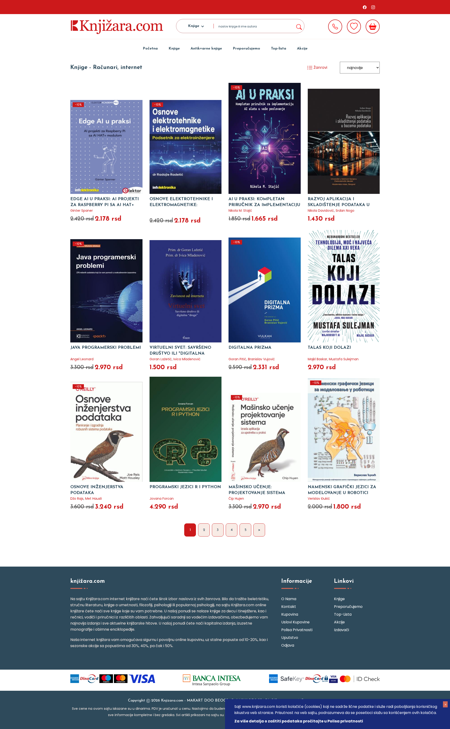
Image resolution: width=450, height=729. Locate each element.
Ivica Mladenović (187, 359)
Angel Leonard (82, 359)
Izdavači (341, 630)
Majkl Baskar (317, 359)
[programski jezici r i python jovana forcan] (186, 429)
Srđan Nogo (345, 210)
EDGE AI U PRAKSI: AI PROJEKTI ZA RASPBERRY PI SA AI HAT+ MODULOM (104, 205)
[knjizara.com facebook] (365, 7)
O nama (288, 599)
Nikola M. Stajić (240, 210)
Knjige (174, 48)
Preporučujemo (246, 48)
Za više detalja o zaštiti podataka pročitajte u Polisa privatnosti (298, 721)
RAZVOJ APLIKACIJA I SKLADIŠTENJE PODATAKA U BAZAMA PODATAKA (339, 205)
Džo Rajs (76, 498)
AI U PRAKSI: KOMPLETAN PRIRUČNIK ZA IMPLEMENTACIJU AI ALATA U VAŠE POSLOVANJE (264, 205)
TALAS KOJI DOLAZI (329, 348)
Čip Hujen (236, 498)
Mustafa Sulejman (344, 359)
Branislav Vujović (261, 359)
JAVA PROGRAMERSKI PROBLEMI (105, 348)
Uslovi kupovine (295, 622)
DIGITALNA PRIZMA (250, 348)
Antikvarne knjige (206, 48)
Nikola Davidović (321, 210)
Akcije (302, 48)
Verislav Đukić (319, 498)
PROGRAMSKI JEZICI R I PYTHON (185, 487)
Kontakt (288, 606)
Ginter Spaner (81, 210)
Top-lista (278, 48)
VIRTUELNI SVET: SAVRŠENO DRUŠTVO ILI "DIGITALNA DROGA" (180, 354)
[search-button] (298, 26)
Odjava (287, 645)
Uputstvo (289, 637)
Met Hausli (93, 498)
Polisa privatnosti (296, 630)
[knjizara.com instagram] (373, 7)
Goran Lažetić (161, 359)
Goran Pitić (237, 359)
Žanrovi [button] (320, 67)
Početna (150, 48)
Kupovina (289, 614)
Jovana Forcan (162, 498)
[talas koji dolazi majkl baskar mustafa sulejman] (344, 286)
